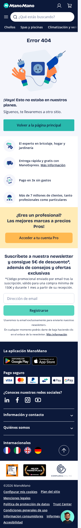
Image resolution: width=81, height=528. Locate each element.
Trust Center (62, 504)
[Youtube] (38, 400)
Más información (56, 334)
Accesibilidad (13, 522)
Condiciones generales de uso (25, 510)
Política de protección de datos (26, 504)
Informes (53, 516)
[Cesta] (69, 5)
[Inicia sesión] (59, 5)
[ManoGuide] (67, 517)
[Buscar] (15, 17)
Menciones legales (16, 498)
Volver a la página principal (39, 125)
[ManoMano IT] (17, 450)
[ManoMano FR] (6, 450)
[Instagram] (27, 400)
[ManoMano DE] (38, 450)
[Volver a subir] (64, 450)
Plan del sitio (50, 492)
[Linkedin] (6, 400)
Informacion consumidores (23, 516)
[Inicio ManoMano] (28, 5)
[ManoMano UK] (27, 450)
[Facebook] (17, 400)
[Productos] (6, 17)
